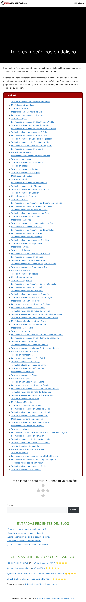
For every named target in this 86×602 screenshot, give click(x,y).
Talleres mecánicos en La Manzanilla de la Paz (32, 223)
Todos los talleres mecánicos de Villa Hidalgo (31, 412)
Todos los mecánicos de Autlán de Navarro (30, 311)
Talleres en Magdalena (21, 280)
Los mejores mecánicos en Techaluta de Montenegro (35, 388)
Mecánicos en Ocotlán (21, 270)
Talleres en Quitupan (20, 250)
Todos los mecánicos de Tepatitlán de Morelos (32, 142)
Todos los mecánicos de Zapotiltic (26, 237)
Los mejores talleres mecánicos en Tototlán (30, 253)
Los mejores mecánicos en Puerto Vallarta (30, 135)
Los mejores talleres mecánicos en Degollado (31, 145)
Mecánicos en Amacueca (22, 372)
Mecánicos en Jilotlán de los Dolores (27, 449)
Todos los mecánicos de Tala (24, 341)
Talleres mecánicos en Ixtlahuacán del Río (30, 125)
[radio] (43, 485)
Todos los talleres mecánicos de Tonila (28, 466)
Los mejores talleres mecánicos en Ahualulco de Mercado (37, 334)
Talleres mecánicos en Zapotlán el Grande (30, 422)
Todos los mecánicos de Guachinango (28, 260)
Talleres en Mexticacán (21, 159)
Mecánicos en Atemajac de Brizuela (27, 419)
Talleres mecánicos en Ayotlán (25, 169)
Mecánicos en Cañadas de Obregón (27, 426)
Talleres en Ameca (19, 108)
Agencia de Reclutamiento (18, 573)
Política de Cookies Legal (64, 598)
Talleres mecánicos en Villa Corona (27, 162)
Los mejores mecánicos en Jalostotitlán (29, 183)
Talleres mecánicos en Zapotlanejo (26, 243)
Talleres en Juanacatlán (22, 355)
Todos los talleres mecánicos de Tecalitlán (30, 240)
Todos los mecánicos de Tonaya (25, 361)
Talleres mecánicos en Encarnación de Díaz (30, 102)
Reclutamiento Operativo (18, 568)
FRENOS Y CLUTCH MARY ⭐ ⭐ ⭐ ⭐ (49, 563)
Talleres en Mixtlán (19, 179)
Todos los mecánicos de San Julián (27, 463)
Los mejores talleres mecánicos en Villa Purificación (34, 456)
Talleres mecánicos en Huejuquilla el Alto (29, 415)
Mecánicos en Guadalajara (23, 105)
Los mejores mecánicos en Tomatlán (27, 436)
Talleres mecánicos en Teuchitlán (26, 469)
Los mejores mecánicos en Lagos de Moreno (31, 409)
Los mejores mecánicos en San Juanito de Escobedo (35, 338)
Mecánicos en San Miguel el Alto (25, 301)
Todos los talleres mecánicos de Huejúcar (30, 213)
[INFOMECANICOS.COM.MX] (14, 3)
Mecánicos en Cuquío (20, 247)
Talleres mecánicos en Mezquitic (25, 172)
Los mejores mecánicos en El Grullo (27, 149)
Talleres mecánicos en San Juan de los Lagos (31, 297)
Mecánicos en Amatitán (21, 277)
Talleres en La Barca (20, 429)
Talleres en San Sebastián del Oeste (27, 382)
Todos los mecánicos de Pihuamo (26, 186)
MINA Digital (12, 579)
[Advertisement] (43, 32)
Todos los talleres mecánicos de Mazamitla (30, 442)
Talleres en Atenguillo (20, 331)
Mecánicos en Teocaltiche (22, 328)
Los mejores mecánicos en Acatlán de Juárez (31, 206)
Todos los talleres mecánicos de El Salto (29, 132)
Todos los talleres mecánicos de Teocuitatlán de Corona (36, 314)
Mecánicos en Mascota (21, 402)
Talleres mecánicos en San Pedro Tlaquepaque (32, 139)
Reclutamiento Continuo (17, 563)
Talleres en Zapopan (20, 166)
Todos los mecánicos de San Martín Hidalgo (31, 439)
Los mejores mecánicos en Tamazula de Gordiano (33, 129)
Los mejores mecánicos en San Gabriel (28, 358)
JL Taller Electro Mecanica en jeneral (40, 584)
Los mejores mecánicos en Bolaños (27, 257)
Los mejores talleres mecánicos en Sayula (30, 385)
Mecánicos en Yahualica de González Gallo (30, 156)
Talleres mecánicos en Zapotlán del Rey (29, 267)
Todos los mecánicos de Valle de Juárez (29, 210)
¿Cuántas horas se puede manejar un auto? (26, 529)
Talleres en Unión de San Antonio (26, 405)
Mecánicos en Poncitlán (21, 176)
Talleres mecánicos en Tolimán (25, 399)
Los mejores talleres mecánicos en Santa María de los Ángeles (39, 432)
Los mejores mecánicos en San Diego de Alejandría (34, 459)
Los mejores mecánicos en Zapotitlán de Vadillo (32, 122)
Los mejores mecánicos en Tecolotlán (28, 307)
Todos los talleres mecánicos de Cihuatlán (30, 294)
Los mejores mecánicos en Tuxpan (26, 233)
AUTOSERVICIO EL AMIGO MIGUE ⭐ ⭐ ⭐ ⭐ (55, 573)
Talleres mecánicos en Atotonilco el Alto (29, 324)
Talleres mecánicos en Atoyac (24, 375)
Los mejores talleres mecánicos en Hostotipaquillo (33, 284)
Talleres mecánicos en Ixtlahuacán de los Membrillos (35, 348)
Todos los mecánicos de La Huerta (27, 291)
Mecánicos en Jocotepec (22, 220)
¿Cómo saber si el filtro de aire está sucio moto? (28, 537)
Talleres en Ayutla (19, 118)
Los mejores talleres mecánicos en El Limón (31, 304)
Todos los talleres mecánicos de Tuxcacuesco (32, 395)
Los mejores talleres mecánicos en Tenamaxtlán (33, 230)
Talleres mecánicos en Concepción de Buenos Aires (34, 318)
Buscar (10, 505)
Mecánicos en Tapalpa (21, 378)
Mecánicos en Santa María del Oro (26, 112)
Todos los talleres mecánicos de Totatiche (30, 189)
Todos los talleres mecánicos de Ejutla (28, 365)
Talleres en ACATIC (19, 199)
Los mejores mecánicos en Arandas (27, 115)
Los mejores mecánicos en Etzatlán (27, 287)
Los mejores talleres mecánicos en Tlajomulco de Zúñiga (36, 203)
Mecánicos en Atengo (21, 152)
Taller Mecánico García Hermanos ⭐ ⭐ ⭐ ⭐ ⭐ (43, 579)
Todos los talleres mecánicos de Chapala (29, 345)
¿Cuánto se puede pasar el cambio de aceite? (27, 544)
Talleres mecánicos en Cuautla (25, 446)
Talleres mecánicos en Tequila (24, 274)
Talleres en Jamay (19, 453)
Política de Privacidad (45, 598)
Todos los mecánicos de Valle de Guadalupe (31, 392)
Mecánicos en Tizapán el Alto (24, 351)
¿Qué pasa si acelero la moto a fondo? (24, 541)
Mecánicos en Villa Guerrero (24, 196)
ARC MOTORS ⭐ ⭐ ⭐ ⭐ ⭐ (45, 568)
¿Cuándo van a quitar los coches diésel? (25, 533)
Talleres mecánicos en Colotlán (25, 193)
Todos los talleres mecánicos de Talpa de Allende (33, 264)
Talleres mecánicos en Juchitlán (25, 216)
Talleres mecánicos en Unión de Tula (27, 368)
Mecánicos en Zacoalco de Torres (26, 226)
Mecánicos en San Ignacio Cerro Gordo (28, 321)
